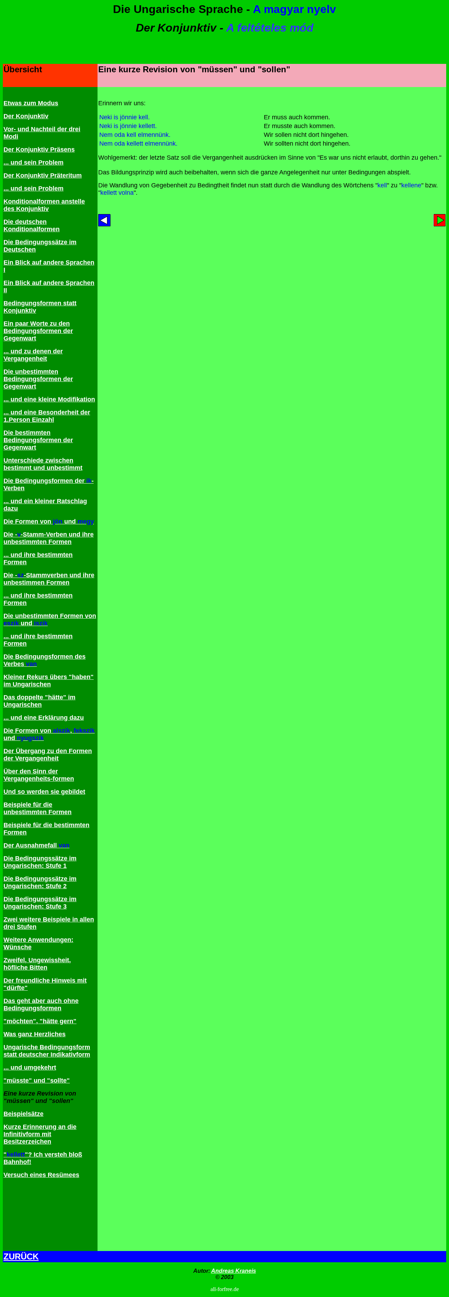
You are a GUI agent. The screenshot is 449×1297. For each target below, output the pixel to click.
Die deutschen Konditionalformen (32, 225)
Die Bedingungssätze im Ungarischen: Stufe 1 (40, 862)
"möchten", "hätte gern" (40, 1021)
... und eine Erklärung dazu (44, 717)
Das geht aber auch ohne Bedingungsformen (41, 1004)
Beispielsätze (23, 1113)
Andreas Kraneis (233, 1271)
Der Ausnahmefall (36, 845)
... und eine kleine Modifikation (49, 399)
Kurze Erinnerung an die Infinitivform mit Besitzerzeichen (40, 1134)
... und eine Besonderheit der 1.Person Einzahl (47, 416)
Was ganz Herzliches (35, 1034)
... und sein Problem (33, 162)
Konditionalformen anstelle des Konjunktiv (44, 205)
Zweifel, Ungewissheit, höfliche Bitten (37, 964)
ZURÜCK (21, 1256)
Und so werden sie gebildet (44, 791)
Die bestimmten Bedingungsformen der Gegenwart (38, 440)
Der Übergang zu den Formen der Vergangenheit (48, 754)
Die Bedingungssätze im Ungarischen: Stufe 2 (40, 882)
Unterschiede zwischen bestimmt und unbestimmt (43, 464)
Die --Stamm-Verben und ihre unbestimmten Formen (49, 538)
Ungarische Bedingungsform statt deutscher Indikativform (47, 1051)
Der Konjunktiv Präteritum (43, 175)
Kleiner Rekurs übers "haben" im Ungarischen (49, 680)
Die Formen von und (49, 521)
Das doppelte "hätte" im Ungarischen (39, 701)
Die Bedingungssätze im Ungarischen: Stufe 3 (40, 903)
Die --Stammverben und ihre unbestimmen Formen (49, 579)
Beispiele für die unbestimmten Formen (38, 808)
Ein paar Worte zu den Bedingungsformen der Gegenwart (38, 331)
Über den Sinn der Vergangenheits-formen (39, 775)
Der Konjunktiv (26, 116)
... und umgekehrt (30, 1067)
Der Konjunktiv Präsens (39, 149)
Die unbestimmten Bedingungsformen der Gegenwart (38, 379)
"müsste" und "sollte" (37, 1080)
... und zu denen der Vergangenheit (33, 355)
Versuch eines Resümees (41, 1174)
